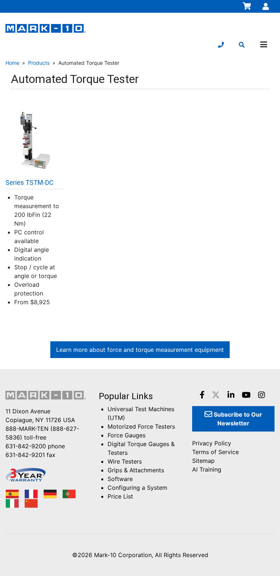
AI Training (206, 469)
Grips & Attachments (136, 470)
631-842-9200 (25, 446)
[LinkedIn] (231, 395)
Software (120, 478)
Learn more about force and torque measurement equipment (140, 349)
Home (12, 63)
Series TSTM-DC (29, 182)
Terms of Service (215, 452)
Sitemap (203, 460)
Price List (120, 496)
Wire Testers (125, 461)
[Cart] (247, 6)
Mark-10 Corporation (123, 555)
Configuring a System (137, 487)
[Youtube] (246, 395)
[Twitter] (216, 395)
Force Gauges (126, 435)
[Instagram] (261, 395)
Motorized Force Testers (141, 426)
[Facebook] (202, 395)
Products (39, 63)
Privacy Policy (211, 443)
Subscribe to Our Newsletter (237, 419)
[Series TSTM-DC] (35, 140)
